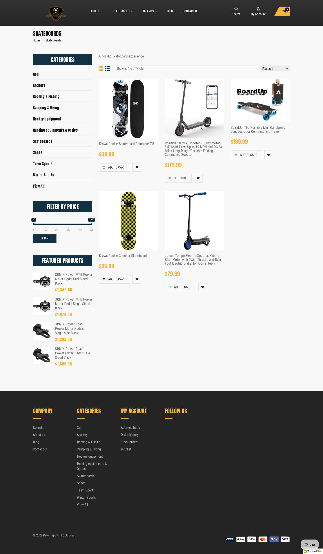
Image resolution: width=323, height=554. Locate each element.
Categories (122, 11)
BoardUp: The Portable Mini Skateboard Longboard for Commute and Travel (258, 129)
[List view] (107, 68)
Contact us (191, 11)
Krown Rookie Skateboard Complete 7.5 (126, 144)
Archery (39, 85)
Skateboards (43, 141)
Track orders (129, 442)
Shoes (37, 152)
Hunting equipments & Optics (55, 130)
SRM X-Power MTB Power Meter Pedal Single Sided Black (73, 303)
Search (38, 428)
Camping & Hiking (46, 107)
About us (97, 11)
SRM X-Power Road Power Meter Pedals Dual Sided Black (73, 353)
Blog (170, 11)
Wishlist (126, 449)
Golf (36, 74)
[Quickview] (151, 132)
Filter (45, 238)
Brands (148, 11)
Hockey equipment (47, 119)
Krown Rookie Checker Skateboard (123, 256)
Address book (130, 428)
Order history (130, 435)
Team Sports (43, 163)
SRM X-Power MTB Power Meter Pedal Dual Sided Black (73, 279)
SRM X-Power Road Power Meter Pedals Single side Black (69, 328)
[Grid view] (101, 68)
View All (38, 186)
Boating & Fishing (46, 96)
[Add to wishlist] (136, 167)
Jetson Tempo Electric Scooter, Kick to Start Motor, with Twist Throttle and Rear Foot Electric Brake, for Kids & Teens (193, 259)
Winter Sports (43, 174)
